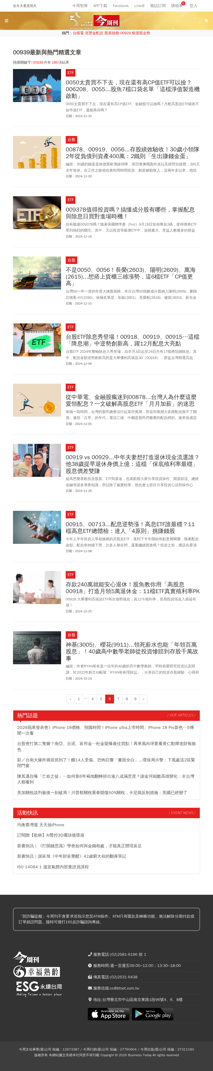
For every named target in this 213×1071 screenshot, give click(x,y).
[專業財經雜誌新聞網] (106, 21)
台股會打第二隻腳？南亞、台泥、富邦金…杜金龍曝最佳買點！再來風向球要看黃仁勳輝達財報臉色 (106, 746)
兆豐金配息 (94, 33)
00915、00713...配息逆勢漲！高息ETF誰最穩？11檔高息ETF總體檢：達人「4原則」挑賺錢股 (130, 528)
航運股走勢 (141, 33)
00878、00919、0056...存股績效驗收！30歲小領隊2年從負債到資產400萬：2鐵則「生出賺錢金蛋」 (132, 153)
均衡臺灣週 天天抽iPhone (40, 825)
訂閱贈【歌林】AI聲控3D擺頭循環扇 (50, 835)
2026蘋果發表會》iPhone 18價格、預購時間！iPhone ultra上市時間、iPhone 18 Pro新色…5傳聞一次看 (105, 730)
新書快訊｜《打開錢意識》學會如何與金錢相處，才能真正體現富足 (79, 846)
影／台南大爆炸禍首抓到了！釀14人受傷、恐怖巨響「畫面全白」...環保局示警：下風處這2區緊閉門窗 (106, 762)
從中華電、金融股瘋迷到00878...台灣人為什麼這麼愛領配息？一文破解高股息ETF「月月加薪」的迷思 (131, 401)
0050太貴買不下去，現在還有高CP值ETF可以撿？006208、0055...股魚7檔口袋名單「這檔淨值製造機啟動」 (133, 89)
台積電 (78, 33)
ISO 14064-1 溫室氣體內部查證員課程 (53, 867)
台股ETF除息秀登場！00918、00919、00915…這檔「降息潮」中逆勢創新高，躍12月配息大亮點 (132, 340)
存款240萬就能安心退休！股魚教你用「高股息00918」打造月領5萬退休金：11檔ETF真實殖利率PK (133, 588)
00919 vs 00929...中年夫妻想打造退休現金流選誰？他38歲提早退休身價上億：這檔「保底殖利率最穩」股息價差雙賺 (133, 464)
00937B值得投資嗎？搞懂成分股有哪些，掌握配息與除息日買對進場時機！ (130, 213)
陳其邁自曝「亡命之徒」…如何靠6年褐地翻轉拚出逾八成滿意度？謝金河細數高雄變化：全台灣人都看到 (105, 779)
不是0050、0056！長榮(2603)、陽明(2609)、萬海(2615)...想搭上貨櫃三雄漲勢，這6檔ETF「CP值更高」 (131, 277)
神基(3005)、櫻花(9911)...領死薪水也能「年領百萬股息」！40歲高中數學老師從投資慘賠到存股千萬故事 (132, 651)
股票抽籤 (111, 33)
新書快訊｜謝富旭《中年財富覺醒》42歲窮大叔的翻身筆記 (71, 856)
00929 (125, 33)
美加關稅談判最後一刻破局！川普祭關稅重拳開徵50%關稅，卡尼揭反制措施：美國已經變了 (102, 792)
